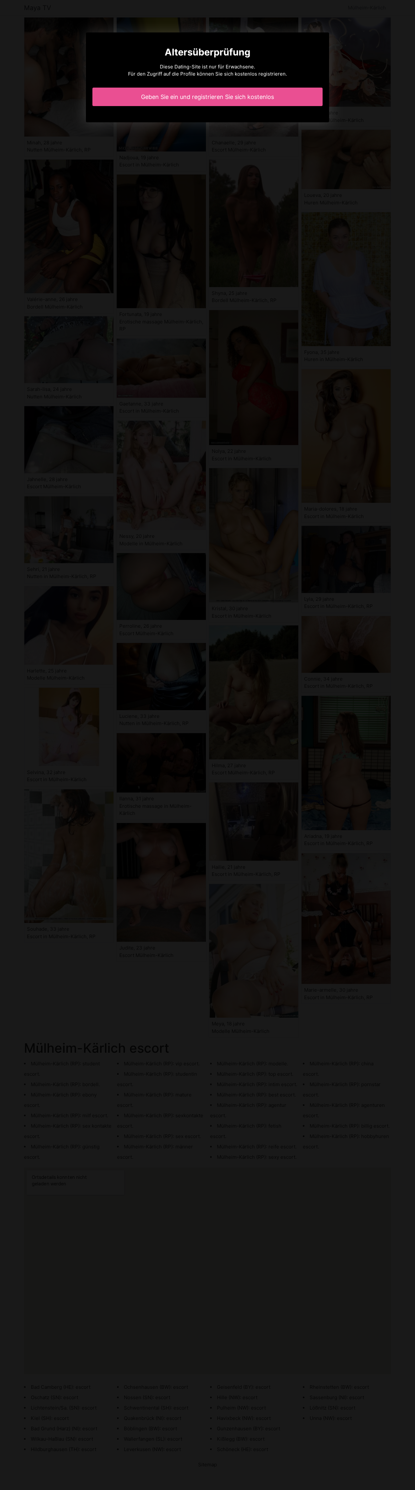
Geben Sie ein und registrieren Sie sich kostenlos (207, 96)
